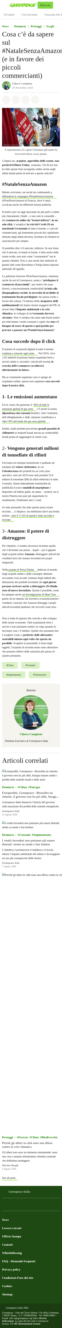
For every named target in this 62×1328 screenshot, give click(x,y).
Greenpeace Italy (11, 811)
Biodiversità (49, 1137)
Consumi (24, 834)
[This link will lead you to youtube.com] (39, 1205)
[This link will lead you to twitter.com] (18, 1205)
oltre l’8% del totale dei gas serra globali (23, 421)
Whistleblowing (12, 1253)
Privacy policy (11, 1269)
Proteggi (36, 26)
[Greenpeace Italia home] (23, 5)
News (5, 26)
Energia (35, 787)
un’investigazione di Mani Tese (39, 594)
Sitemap (7, 1294)
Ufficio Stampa (11, 1236)
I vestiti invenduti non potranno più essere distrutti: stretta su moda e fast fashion (28, 842)
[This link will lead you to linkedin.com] (25, 1205)
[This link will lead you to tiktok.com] (32, 1205)
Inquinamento (42, 834)
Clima (23, 787)
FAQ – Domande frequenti (18, 1261)
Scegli (50, 26)
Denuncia (20, 26)
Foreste (23, 1137)
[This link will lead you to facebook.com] (4, 1205)
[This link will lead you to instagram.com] (11, 1205)
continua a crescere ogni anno (18, 353)
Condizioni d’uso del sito (17, 1277)
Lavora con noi (11, 1228)
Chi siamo (8, 14)
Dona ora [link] (45, 5)
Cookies (7, 1286)
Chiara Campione (22, 83)
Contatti (7, 1244)
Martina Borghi (10, 1165)
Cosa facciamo (29, 14)
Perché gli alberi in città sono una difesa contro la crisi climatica (27, 1144)
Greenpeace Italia (19, 1191)
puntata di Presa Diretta (21, 569)
